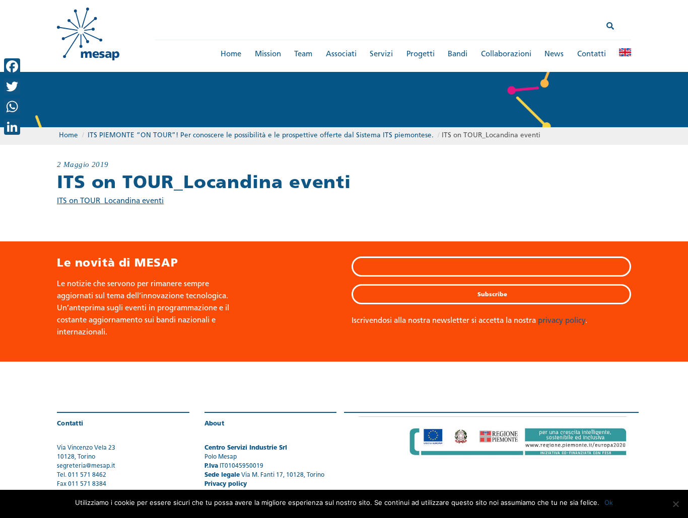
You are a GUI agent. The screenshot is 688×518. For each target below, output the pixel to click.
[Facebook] (12, 66)
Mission (268, 54)
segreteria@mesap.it (86, 466)
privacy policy (561, 321)
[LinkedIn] (12, 127)
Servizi (381, 54)
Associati (341, 54)
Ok (608, 502)
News (554, 54)
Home (231, 54)
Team (303, 54)
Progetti (420, 54)
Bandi (457, 54)
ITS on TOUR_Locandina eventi (110, 201)
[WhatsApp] (12, 107)
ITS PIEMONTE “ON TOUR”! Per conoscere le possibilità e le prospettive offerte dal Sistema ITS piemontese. (261, 135)
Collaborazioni (506, 54)
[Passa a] (625, 52)
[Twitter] (12, 86)
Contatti (591, 54)
